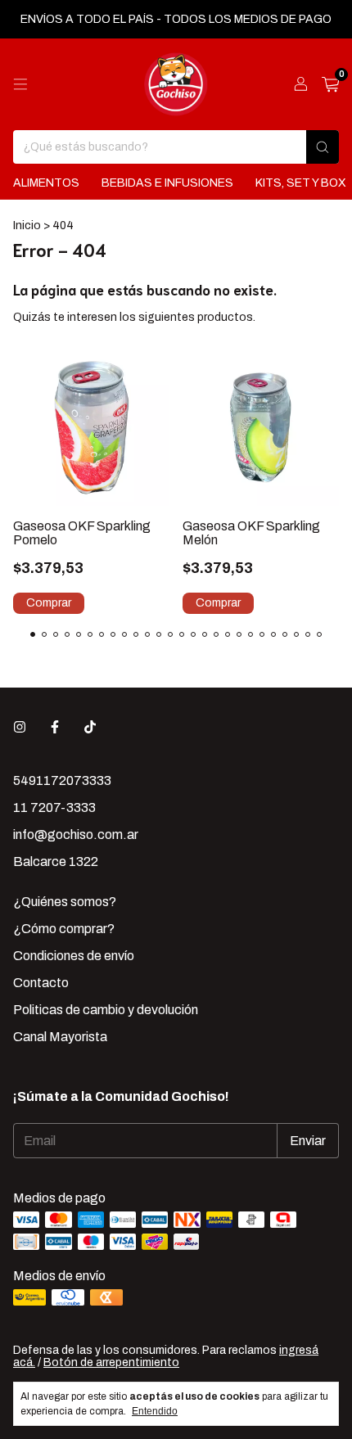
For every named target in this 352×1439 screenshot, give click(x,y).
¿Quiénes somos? (64, 902)
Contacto (41, 983)
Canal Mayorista (60, 1037)
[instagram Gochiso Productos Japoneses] (19, 727)
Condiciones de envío (73, 956)
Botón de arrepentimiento (111, 1362)
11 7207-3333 (54, 807)
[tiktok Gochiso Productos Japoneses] (90, 727)
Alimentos (46, 183)
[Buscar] (322, 147)
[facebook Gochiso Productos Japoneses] (54, 727)
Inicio (27, 225)
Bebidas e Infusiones (167, 183)
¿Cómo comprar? (64, 929)
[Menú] (20, 84)
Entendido (155, 1411)
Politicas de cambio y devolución (105, 1010)
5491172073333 (62, 780)
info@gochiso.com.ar (75, 834)
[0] (330, 84)
